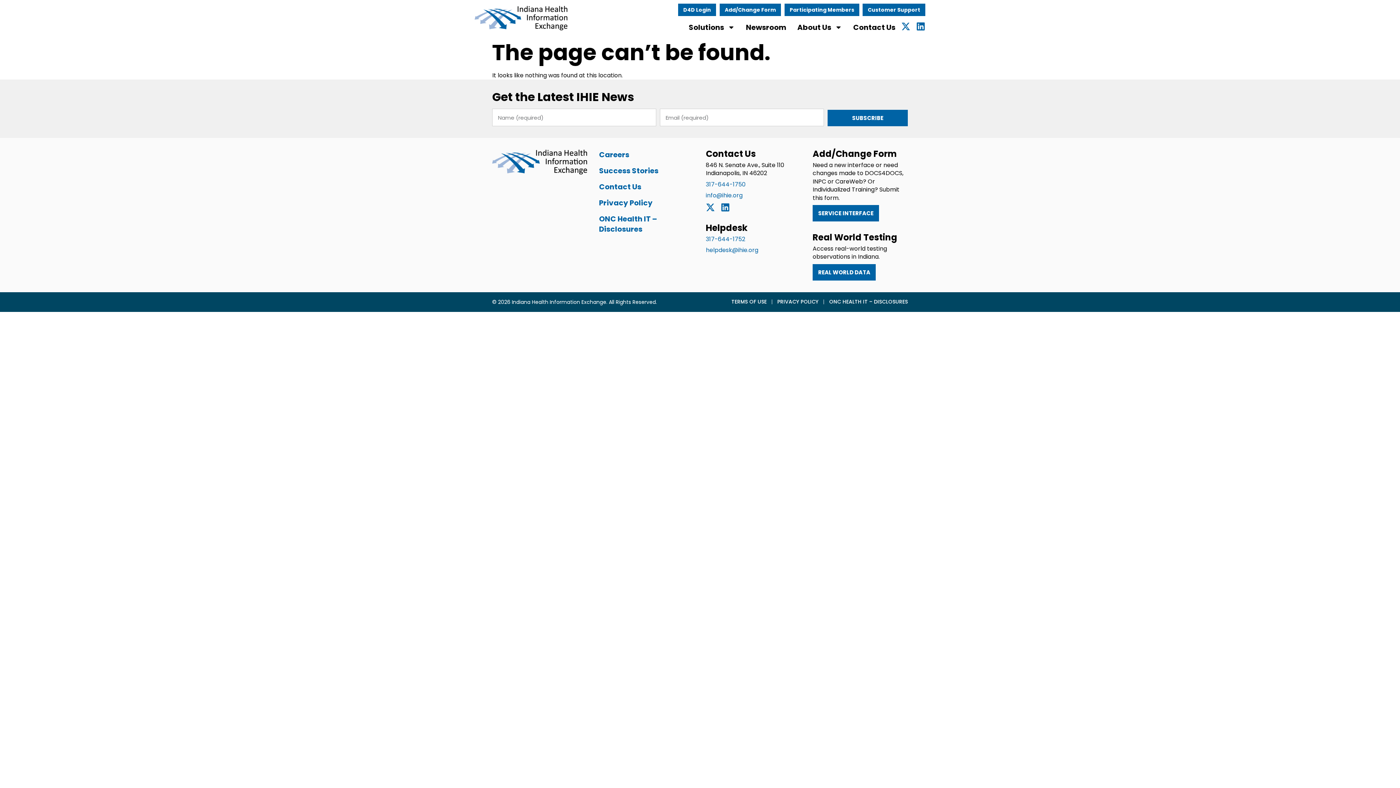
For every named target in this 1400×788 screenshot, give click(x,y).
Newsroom (766, 27)
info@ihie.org (724, 195)
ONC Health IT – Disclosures (628, 224)
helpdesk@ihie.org (732, 250)
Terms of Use (749, 301)
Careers (614, 155)
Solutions (706, 27)
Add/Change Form (750, 9)
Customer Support (894, 9)
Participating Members (822, 9)
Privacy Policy (626, 203)
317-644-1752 (725, 239)
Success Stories (628, 171)
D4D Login (697, 9)
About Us (814, 27)
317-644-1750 (726, 184)
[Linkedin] (920, 26)
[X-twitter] (905, 26)
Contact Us (874, 27)
